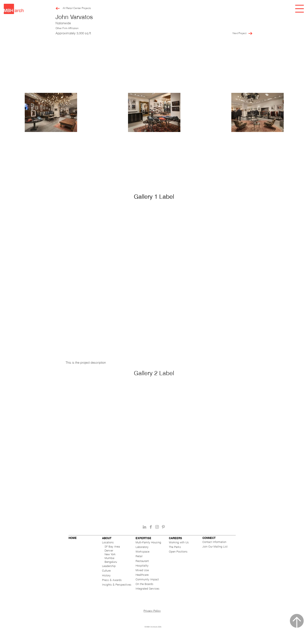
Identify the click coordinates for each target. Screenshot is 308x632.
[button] (299, 9)
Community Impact (147, 579)
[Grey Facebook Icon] (150, 527)
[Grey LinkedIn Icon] (144, 527)
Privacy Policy (152, 610)
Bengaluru (111, 561)
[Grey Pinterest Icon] (163, 527)
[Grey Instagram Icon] (157, 527)
